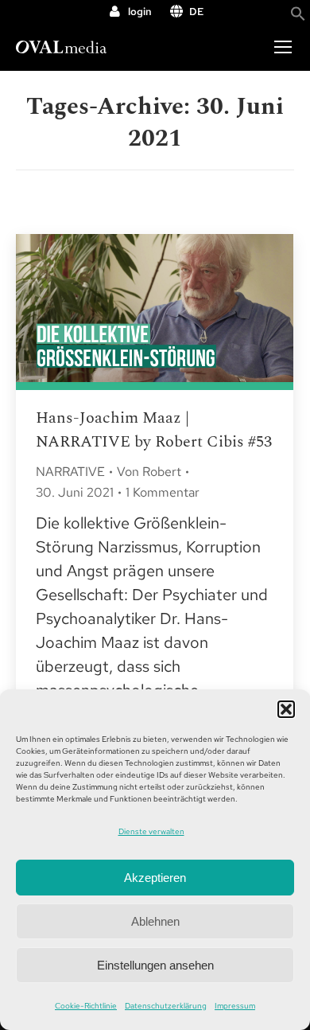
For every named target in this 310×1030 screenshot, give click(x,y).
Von (149, 471)
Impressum (235, 1006)
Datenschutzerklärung (166, 1006)
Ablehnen (155, 921)
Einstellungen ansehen (155, 965)
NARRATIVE (70, 471)
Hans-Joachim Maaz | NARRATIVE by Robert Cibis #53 (154, 430)
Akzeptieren (155, 877)
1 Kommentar (163, 492)
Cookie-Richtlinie (86, 1006)
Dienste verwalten (151, 831)
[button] (286, 709)
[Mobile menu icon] (283, 47)
